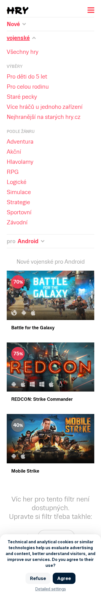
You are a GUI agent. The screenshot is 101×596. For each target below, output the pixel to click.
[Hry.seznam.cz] (18, 10)
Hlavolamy (20, 162)
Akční (14, 152)
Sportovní (19, 212)
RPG (13, 172)
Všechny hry (22, 52)
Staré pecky (22, 97)
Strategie (18, 202)
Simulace (19, 192)
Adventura (20, 142)
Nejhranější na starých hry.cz (44, 117)
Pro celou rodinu (28, 87)
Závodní (17, 222)
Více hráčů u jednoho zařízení (44, 107)
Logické (16, 182)
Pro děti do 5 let (27, 76)
